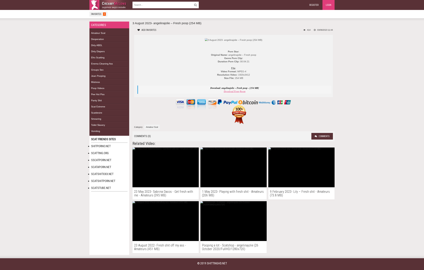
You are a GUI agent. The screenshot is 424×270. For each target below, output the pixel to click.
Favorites (98, 14)
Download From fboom (234, 91)
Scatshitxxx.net (102, 174)
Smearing (96, 119)
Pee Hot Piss (98, 94)
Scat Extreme (98, 106)
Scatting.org (100, 153)
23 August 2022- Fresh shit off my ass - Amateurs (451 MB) (160, 247)
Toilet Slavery (98, 125)
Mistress (95, 82)
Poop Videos (97, 88)
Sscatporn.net (101, 160)
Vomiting (95, 131)
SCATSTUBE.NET (101, 188)
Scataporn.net (101, 167)
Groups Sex (97, 69)
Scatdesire (96, 112)
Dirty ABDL (96, 45)
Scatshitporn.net (103, 181)
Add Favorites (148, 30)
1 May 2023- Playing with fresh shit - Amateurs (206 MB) (233, 193)
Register (314, 5)
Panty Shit (96, 100)
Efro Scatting (98, 57)
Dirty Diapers (98, 51)
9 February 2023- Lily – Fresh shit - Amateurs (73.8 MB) (300, 193)
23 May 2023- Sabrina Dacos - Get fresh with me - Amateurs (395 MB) (163, 193)
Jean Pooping (98, 76)
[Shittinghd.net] (109, 5)
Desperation (97, 39)
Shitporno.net (101, 146)
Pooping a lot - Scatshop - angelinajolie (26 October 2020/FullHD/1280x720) (230, 247)
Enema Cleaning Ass (102, 63)
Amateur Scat (98, 33)
